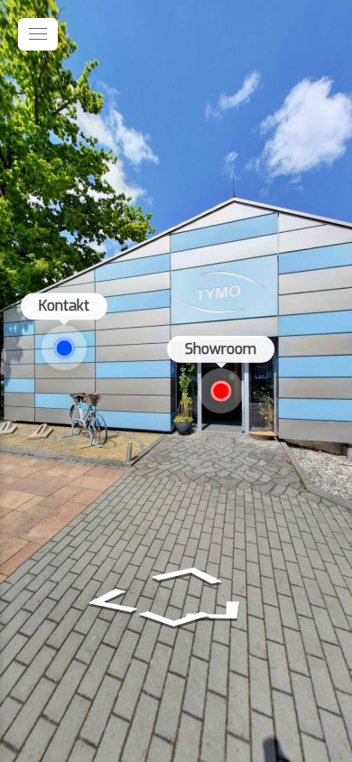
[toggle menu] (38, 34)
